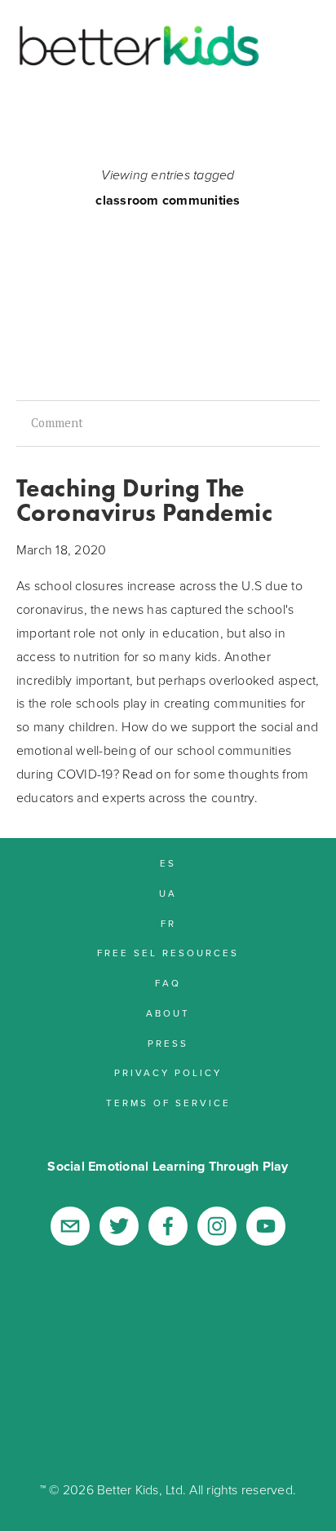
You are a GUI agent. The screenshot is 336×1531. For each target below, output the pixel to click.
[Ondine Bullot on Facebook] (168, 1226)
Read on (146, 774)
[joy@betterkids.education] (70, 1226)
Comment (55, 422)
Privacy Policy (243, 1443)
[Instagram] (217, 1226)
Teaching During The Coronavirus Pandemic (144, 500)
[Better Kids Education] (265, 1226)
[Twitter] (119, 1226)
